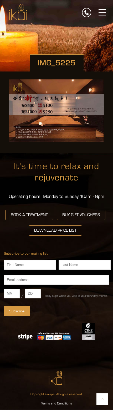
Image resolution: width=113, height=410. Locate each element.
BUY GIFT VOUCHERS (81, 214)
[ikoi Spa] (18, 12)
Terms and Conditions (56, 403)
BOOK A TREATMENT (29, 214)
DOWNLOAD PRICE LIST (55, 230)
